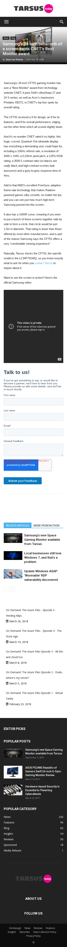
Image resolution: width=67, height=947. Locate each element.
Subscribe (24, 932)
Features (50, 928)
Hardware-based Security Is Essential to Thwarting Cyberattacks (42, 790)
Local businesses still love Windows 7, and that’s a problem (42, 557)
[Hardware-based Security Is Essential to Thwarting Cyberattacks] (13, 790)
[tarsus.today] (33, 8)
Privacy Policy (33, 935)
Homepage (15, 928)
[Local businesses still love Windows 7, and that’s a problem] (13, 555)
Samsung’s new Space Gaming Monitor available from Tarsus (42, 539)
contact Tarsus (44, 263)
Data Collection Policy (44, 932)
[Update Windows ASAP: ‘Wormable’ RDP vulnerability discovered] (13, 573)
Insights (12, 932)
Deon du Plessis (14, 59)
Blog (13, 38)
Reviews (38, 928)
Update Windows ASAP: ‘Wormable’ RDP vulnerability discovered (41, 575)
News (6, 38)
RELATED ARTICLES (17, 525)
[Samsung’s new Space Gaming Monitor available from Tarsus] (13, 538)
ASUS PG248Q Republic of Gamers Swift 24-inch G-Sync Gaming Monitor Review (43, 771)
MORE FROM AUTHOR (47, 525)
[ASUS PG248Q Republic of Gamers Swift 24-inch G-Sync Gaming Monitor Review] (13, 772)
